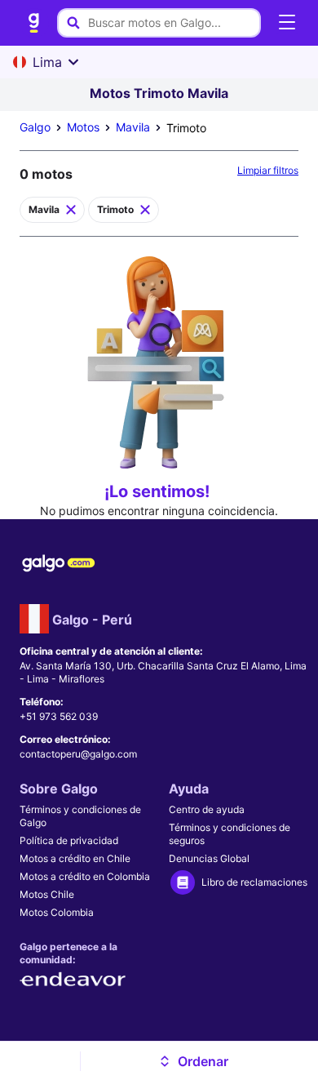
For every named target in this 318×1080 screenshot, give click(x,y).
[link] (34, 23)
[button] (192, 1061)
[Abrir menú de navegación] (287, 22)
